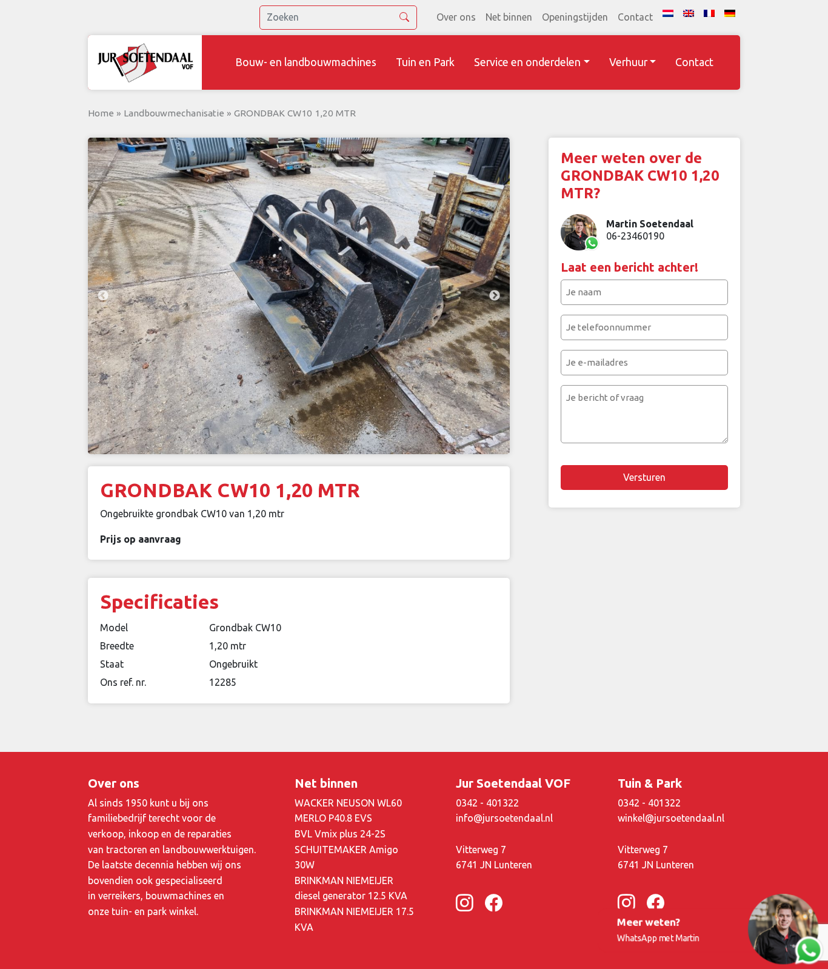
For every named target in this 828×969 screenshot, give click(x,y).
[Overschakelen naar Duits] (729, 13)
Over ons (456, 17)
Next (495, 296)
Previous (103, 296)
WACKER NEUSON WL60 (348, 802)
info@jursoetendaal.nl (504, 818)
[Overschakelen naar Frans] (709, 13)
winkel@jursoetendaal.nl (671, 818)
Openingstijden (575, 17)
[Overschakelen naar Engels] (688, 13)
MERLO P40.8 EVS (333, 818)
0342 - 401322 (487, 802)
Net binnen (509, 17)
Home (101, 113)
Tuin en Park (425, 62)
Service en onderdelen (527, 62)
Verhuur (628, 62)
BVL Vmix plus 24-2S (340, 833)
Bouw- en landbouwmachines (305, 62)
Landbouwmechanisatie (174, 113)
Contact (635, 17)
